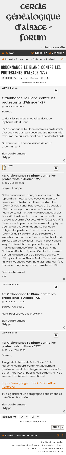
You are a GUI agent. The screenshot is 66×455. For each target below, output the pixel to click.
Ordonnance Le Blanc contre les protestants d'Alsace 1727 (31, 70)
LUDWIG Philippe (10, 88)
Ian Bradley (58, 442)
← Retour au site (53, 47)
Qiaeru (60, 448)
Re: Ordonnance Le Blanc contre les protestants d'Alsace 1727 (29, 177)
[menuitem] (10, 53)
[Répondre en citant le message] (56, 91)
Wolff (11, 166)
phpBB (29, 445)
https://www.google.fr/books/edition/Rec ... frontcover (30, 384)
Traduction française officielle (41, 448)
